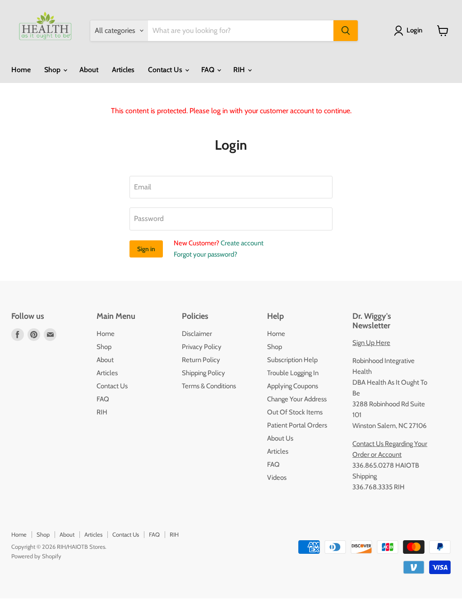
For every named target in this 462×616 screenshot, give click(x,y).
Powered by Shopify (36, 556)
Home (21, 69)
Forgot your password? (205, 254)
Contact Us (166, 69)
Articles (123, 69)
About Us (280, 438)
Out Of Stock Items (295, 412)
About (88, 69)
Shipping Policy (203, 373)
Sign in (146, 249)
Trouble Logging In (293, 373)
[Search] (345, 30)
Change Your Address (297, 399)
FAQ (208, 69)
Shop (53, 69)
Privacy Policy (202, 347)
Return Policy (201, 360)
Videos (276, 477)
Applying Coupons (292, 386)
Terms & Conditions (209, 386)
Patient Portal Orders (297, 425)
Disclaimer (197, 334)
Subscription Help (292, 360)
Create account (242, 243)
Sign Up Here (371, 343)
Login (414, 30)
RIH (240, 69)
